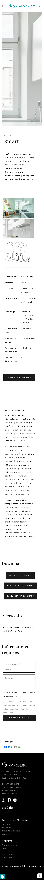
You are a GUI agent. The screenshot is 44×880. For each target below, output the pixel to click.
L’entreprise (7, 824)
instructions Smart (20, 575)
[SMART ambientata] (18, 208)
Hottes (5, 812)
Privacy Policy (8, 854)
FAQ (4, 848)
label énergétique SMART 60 (22, 586)
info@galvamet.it (10, 790)
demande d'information (19, 377)
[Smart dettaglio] (18, 228)
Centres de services (11, 845)
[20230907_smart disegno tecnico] (18, 253)
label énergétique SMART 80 (22, 596)
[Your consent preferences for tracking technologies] (39, 875)
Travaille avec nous (11, 831)
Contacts (6, 834)
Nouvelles (6, 828)
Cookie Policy (8, 857)
